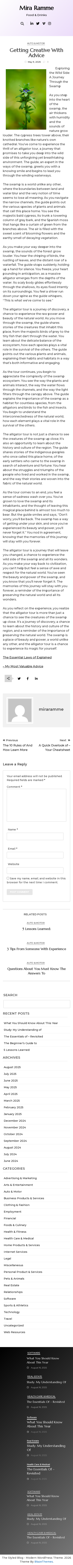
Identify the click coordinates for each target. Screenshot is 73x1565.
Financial (10, 1218)
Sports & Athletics (16, 1305)
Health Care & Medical (19, 1238)
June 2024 (11, 1161)
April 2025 (11, 1094)
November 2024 (15, 1127)
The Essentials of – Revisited (23, 1036)
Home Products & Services (22, 1245)
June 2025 (11, 1080)
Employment (12, 1211)
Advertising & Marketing (20, 1178)
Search (10, 995)
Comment (14, 786)
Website (13, 864)
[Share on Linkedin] (36, 678)
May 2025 (10, 1087)
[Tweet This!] (19, 678)
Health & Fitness (15, 1231)
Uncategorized (14, 1325)
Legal (7, 1258)
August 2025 (12, 1067)
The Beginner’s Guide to (20, 1043)
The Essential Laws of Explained (27, 657)
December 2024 (15, 1120)
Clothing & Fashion (17, 1205)
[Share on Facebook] (27, 678)
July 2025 (10, 1074)
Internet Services (15, 1252)
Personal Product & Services (23, 1272)
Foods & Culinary (15, 1225)
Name (13, 829)
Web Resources (14, 1332)
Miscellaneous (13, 1265)
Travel (8, 1318)
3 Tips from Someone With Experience (36, 949)
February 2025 (13, 1107)
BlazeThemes (43, 1561)
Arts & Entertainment (18, 1185)
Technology (12, 1312)
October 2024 (13, 1134)
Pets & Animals (14, 1278)
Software (10, 1298)
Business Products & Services (24, 1198)
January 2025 (13, 1114)
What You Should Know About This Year (31, 1023)
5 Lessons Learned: (17, 1050)
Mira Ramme (36, 8)
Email (12, 848)
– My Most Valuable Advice (23, 666)
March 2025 (12, 1100)
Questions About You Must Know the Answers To (36, 971)
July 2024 (10, 1154)
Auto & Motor (13, 1191)
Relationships (13, 1292)
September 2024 (15, 1141)
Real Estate (11, 1285)
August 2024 (12, 1147)
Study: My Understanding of (22, 1029)
